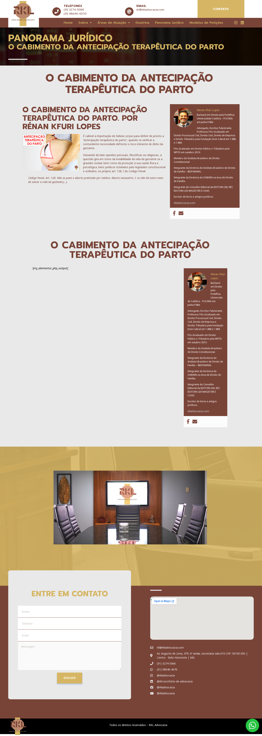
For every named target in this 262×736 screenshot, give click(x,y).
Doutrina (142, 22)
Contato (221, 9)
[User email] (181, 213)
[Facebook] (174, 213)
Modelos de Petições (206, 22)
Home (68, 22)
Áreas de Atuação (111, 22)
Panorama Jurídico (169, 22)
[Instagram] (235, 22)
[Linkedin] (242, 22)
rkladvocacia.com (184, 203)
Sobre (83, 22)
